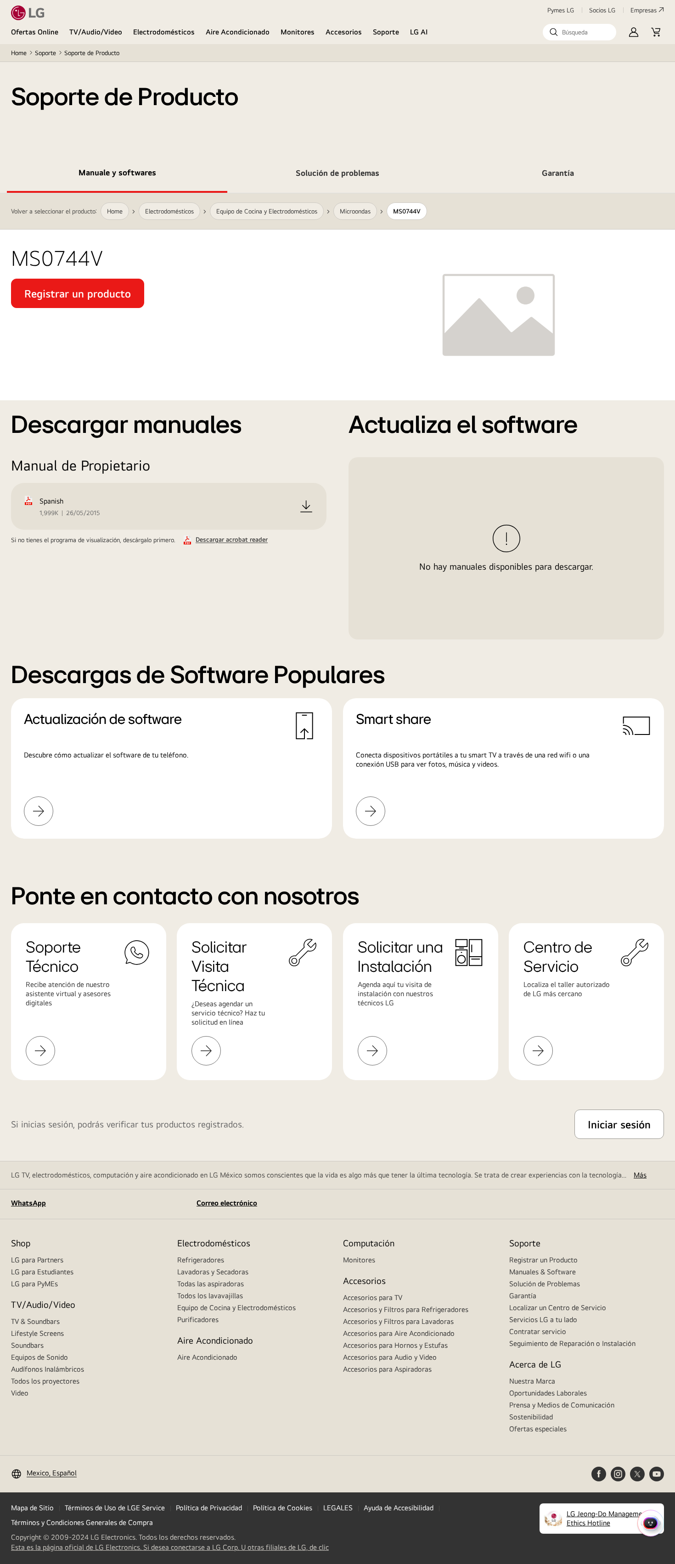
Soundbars (27, 1345)
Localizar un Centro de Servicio (557, 1307)
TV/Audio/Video (95, 32)
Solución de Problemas (544, 1283)
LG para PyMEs (34, 1283)
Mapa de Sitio (32, 1507)
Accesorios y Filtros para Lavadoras (398, 1321)
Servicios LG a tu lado (543, 1319)
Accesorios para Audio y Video (390, 1357)
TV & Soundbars (35, 1321)
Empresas (643, 10)
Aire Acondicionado (238, 32)
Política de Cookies (282, 1507)
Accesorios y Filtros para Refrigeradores (405, 1309)
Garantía (522, 1295)
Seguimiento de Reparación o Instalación (572, 1343)
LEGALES (338, 1507)
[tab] (117, 174)
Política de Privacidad (209, 1507)
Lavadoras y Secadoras (212, 1271)
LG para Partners (37, 1260)
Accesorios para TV (372, 1297)
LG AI (419, 32)
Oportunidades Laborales (548, 1393)
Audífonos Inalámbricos (47, 1369)
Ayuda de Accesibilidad (398, 1507)
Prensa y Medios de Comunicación (561, 1405)
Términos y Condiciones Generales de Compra (82, 1522)
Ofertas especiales (538, 1428)
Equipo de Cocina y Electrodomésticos (236, 1307)
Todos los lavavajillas (210, 1295)
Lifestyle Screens (37, 1333)
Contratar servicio (537, 1331)
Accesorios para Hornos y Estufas (395, 1345)
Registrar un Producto (543, 1260)
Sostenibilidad (531, 1417)
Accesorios (344, 32)
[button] (579, 32)
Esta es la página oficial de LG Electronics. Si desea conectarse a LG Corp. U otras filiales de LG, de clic (170, 1547)
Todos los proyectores (45, 1381)
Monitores (298, 32)
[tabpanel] (337, 527)
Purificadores (198, 1319)
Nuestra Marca (532, 1381)
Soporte (386, 32)
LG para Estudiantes (42, 1271)
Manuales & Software (542, 1271)
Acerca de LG (535, 1364)
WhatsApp (28, 1203)
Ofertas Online (34, 32)
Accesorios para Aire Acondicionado (399, 1333)
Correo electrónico (227, 1203)
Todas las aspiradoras (210, 1283)
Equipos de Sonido (39, 1357)
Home (19, 52)
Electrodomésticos (164, 32)
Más (640, 1175)
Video (19, 1393)
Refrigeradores (200, 1260)
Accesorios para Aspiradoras (387, 1369)
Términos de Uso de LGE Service (115, 1507)
